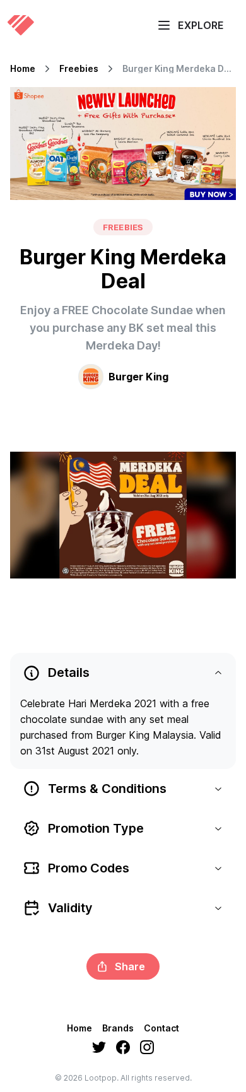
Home (22, 68)
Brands (118, 1028)
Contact (161, 1028)
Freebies (78, 68)
